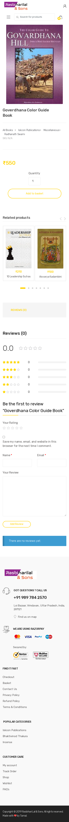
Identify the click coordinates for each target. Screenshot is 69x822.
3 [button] (32, 288)
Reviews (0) (19, 310)
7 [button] (48, 288)
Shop (6, 777)
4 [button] (36, 288)
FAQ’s (6, 789)
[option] (34, 64)
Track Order (9, 771)
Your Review (11, 472)
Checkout (8, 677)
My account (10, 765)
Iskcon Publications (29, 130)
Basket (7, 683)
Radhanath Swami (14, 134)
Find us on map (27, 616)
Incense (7, 742)
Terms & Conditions (15, 707)
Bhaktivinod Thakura (15, 736)
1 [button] (22, 288)
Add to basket (34, 193)
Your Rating (10, 422)
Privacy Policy (11, 695)
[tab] (18, 310)
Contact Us (10, 689)
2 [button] (28, 288)
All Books (8, 130)
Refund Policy (11, 701)
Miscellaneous (51, 130)
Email (41, 455)
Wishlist (7, 783)
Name (7, 455)
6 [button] (44, 288)
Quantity (34, 173)
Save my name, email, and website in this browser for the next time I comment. (29, 444)
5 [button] (40, 288)
